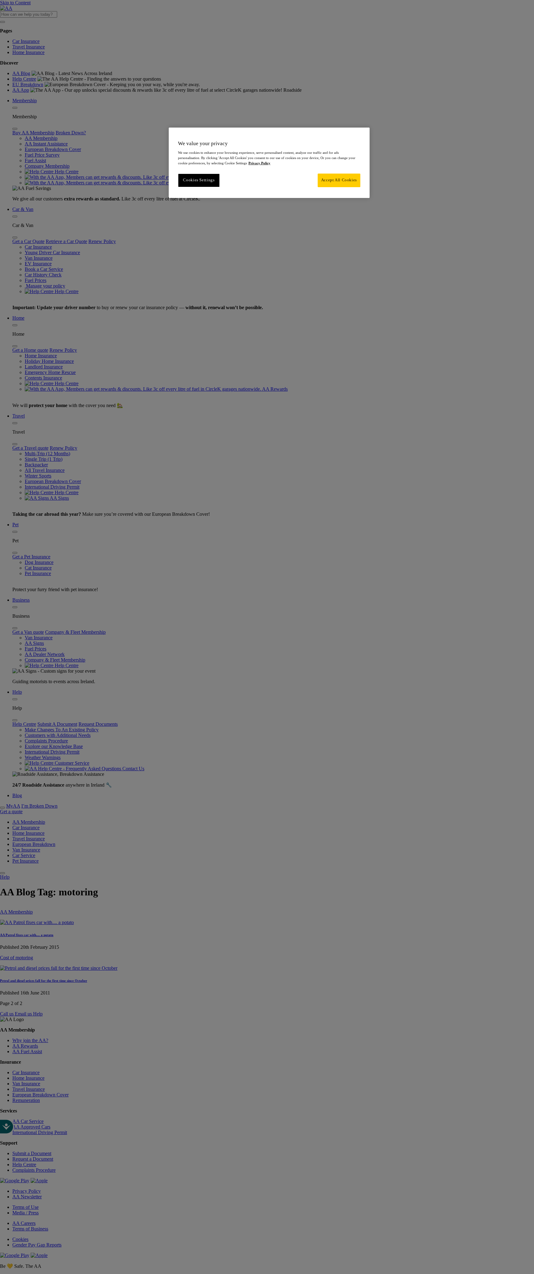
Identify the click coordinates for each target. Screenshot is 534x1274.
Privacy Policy (259, 163)
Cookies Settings (198, 180)
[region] (269, 163)
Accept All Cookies (339, 180)
